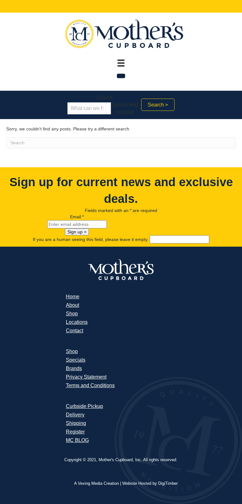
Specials (75, 360)
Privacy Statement (86, 377)
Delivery (75, 414)
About (72, 305)
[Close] (121, 76)
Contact (74, 330)
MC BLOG (77, 440)
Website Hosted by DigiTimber (150, 483)
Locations (77, 322)
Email (77, 216)
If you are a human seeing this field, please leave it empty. (91, 239)
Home (72, 296)
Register (75, 431)
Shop (72, 313)
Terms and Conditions (90, 385)
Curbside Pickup (84, 406)
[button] (158, 105)
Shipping (76, 423)
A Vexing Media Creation (96, 483)
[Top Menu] (121, 63)
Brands (74, 368)
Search (104, 97)
